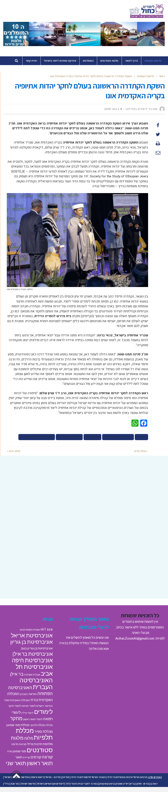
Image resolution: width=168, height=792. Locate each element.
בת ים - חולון (143, 783)
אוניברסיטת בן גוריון (31, 641)
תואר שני (16, 763)
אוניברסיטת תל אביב (34, 670)
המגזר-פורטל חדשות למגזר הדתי (88, 777)
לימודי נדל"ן (27, 712)
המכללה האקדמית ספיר (17, 700)
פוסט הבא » (13, 451)
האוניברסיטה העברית (36, 683)
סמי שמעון (19, 751)
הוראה (32, 694)
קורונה (47, 756)
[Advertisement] (84, 493)
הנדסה (49, 705)
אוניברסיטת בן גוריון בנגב (37, 648)
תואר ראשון (40, 763)
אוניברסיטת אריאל (32, 635)
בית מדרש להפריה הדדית (118, 437)
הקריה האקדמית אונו (69, 437)
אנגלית (36, 674)
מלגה (28, 738)
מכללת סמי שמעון (18, 725)
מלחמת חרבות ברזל (40, 744)
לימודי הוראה (28, 705)
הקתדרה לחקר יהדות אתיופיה (37, 437)
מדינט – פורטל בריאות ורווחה (45, 777)
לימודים (43, 711)
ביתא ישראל (92, 437)
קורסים (36, 757)
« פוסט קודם (141, 451)
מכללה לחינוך (37, 725)
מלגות (17, 738)
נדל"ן (6, 783)
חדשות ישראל (28, 783)
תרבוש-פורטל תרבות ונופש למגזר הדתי (127, 777)
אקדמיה (28, 674)
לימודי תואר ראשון (32, 719)
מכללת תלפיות (34, 734)
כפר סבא (14, 783)
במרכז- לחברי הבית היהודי (84, 783)
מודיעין (65, 777)
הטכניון (24, 694)
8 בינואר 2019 (113, 109)
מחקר (16, 718)
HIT (43, 629)
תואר (18, 757)
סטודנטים (40, 750)
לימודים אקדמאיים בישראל (50, 783)
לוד (67, 783)
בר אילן (16, 673)
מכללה (49, 725)
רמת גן (154, 783)
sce (50, 629)
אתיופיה (141, 437)
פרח (9, 751)
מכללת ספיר (44, 731)
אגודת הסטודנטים (30, 629)
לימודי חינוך (14, 705)
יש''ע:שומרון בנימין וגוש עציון (113, 783)
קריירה (26, 757)
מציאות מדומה (18, 744)
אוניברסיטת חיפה (32, 660)
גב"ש (132, 783)
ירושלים (40, 705)
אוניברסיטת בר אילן (32, 654)
